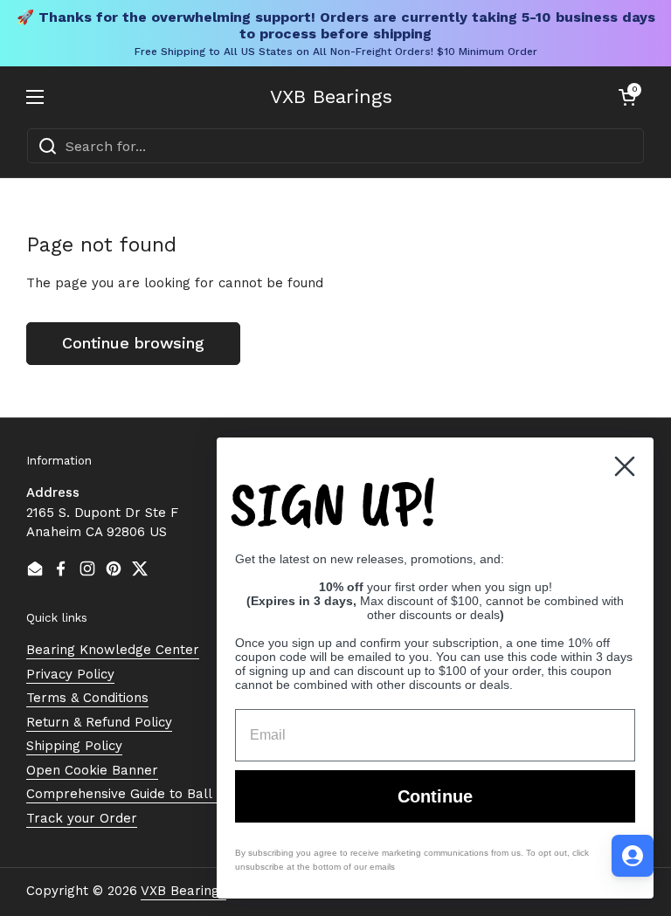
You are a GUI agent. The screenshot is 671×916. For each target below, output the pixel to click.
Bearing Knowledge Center (112, 650)
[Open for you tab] (633, 856)
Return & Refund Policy (99, 722)
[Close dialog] (625, 466)
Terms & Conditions (87, 698)
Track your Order (81, 818)
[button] (627, 96)
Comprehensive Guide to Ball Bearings (149, 794)
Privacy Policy (70, 674)
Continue (435, 796)
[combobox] (335, 145)
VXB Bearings (331, 97)
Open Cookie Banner (92, 770)
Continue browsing (133, 343)
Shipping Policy (74, 746)
